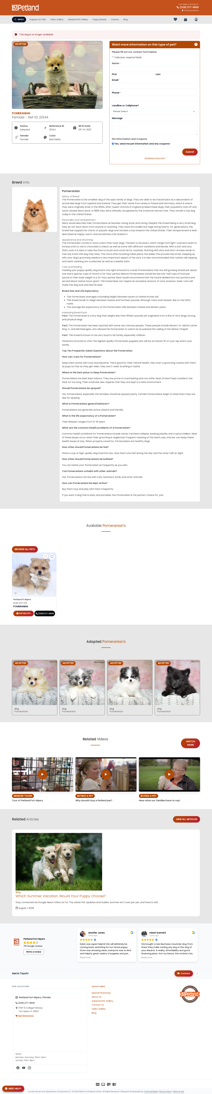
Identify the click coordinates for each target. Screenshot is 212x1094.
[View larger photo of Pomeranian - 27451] (45, 556)
